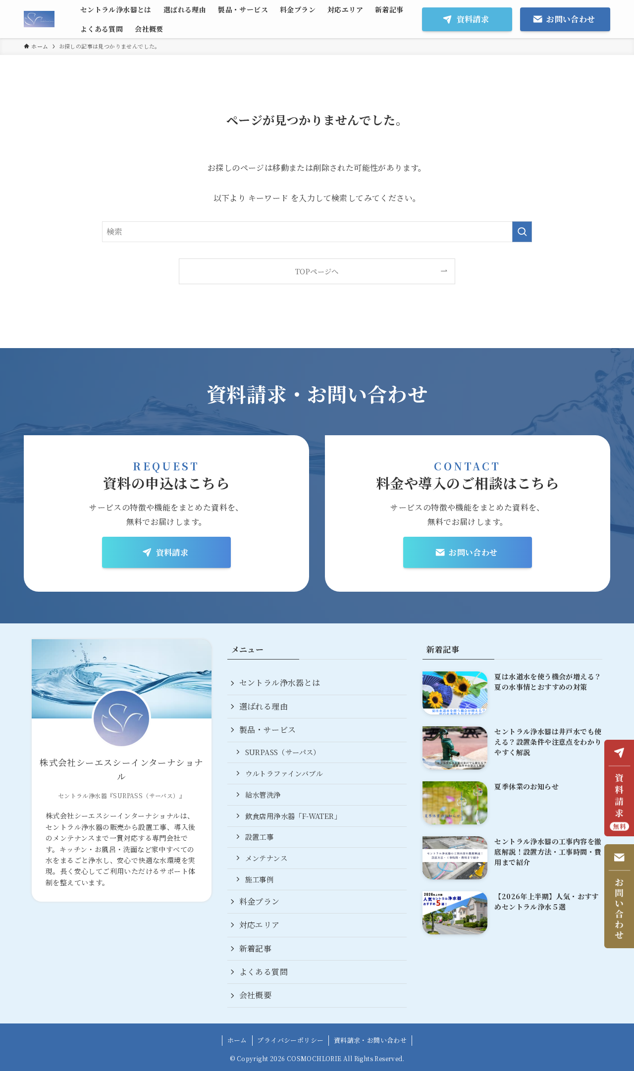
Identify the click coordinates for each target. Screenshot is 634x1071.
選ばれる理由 (263, 706)
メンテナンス (266, 858)
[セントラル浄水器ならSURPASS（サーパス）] (39, 19)
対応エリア (259, 924)
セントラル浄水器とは (279, 682)
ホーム (237, 1040)
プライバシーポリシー (290, 1040)
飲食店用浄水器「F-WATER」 (293, 816)
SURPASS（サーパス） (282, 752)
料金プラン (259, 901)
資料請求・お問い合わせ (370, 1040)
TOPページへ (317, 271)
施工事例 (259, 879)
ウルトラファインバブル (283, 773)
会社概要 (255, 995)
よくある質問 (263, 971)
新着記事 (255, 948)
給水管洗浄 (263, 794)
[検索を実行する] (522, 231)
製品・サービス (267, 729)
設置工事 (259, 836)
